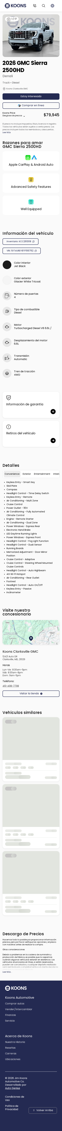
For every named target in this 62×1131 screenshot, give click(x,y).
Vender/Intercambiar (18, 1009)
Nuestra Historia (15, 1042)
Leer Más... (7, 972)
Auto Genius (12, 1088)
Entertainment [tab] (42, 474)
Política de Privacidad (11, 1108)
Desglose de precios (12, 115)
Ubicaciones (12, 1059)
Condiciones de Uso (14, 1098)
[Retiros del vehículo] (31, 434)
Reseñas (10, 1048)
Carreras (10, 1053)
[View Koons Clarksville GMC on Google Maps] (31, 632)
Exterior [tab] (27, 474)
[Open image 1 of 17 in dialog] (31, 35)
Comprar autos (14, 1003)
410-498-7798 (11, 686)
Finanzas (10, 1015)
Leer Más (7, 132)
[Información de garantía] (31, 405)
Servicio (10, 1021)
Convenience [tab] (12, 474)
